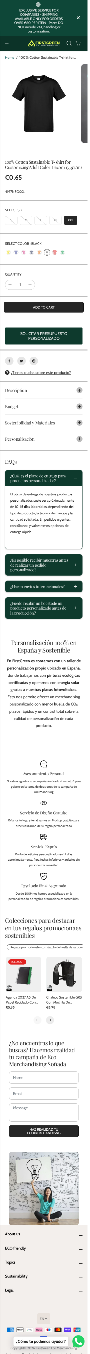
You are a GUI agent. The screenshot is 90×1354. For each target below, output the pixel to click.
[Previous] (37, 1020)
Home (9, 57)
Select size (14, 210)
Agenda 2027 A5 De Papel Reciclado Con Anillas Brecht (21, 1000)
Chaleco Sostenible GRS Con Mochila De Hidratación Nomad (64, 1000)
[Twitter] (21, 361)
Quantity (13, 274)
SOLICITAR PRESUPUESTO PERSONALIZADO (43, 336)
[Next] (50, 1020)
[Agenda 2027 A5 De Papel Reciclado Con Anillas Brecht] (24, 975)
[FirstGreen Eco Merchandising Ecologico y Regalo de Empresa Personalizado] (44, 43)
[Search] (69, 43)
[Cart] (78, 43)
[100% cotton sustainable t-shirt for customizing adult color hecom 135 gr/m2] (39, 103)
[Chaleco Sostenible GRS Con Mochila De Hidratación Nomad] (64, 975)
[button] (8, 43)
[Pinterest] (34, 361)
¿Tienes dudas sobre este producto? (41, 372)
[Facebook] (9, 361)
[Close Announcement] (78, 17)
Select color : (23, 243)
